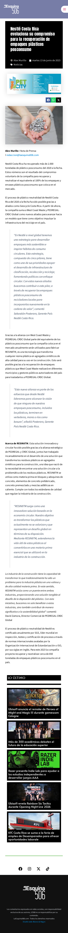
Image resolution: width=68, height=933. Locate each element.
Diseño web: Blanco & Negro (34, 921)
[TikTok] (48, 869)
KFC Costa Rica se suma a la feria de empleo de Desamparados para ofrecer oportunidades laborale (33, 836)
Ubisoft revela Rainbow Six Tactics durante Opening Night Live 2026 (29, 805)
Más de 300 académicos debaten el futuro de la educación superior (31, 743)
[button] (48, 100)
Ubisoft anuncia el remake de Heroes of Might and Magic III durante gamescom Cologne (33, 712)
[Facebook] (20, 869)
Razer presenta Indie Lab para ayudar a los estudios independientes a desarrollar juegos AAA (33, 774)
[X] (38, 869)
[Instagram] (29, 869)
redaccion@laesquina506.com (22, 155)
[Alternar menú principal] (64, 9)
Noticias (18, 64)
